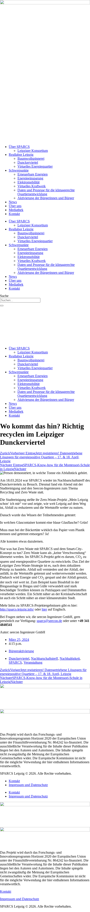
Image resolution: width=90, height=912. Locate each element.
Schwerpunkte (19, 170)
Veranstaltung (33, 662)
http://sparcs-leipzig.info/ (17, 609)
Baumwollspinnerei (30, 158)
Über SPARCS (19, 147)
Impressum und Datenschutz (28, 785)
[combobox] (20, 300)
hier (44, 609)
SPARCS (15, 662)
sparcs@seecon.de (49, 621)
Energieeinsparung (30, 178)
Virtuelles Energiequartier (35, 166)
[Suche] (1, 305)
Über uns (15, 206)
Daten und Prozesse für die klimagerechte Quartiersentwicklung (46, 192)
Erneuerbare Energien (32, 174)
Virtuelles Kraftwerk (31, 186)
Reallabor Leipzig (21, 154)
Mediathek (16, 210)
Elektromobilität (28, 182)
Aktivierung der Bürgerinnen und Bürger (45, 198)
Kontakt (14, 214)
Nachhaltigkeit (70, 658)
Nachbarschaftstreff (44, 658)
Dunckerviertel (27, 162)
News (13, 202)
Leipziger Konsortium (32, 150)
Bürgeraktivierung (21, 651)
